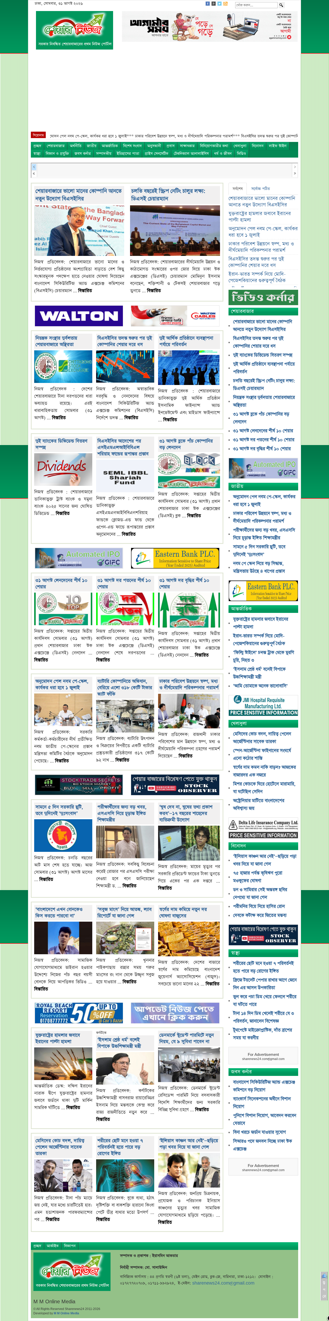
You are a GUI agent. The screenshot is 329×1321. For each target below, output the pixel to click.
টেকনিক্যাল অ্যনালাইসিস (191, 153)
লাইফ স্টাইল (278, 146)
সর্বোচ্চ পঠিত (260, 188)
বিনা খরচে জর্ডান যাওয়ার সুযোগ (259, 1132)
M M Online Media (66, 1313)
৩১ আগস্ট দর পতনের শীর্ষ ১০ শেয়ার (263, 440)
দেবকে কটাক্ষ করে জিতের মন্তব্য (260, 915)
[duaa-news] (175, 1013)
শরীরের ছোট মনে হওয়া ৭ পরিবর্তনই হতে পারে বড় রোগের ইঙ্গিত (120, 1147)
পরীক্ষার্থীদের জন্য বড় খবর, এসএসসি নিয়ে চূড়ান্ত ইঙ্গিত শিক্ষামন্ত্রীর (122, 813)
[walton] (79, 316)
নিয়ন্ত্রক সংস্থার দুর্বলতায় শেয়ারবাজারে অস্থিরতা (56, 341)
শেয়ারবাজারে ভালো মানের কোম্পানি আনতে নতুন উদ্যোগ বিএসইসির (78, 195)
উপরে (324, 1289)
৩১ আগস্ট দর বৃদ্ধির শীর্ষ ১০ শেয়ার (262, 449)
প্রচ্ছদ (37, 146)
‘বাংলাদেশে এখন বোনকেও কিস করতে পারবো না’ (59, 912)
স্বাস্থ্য (36, 153)
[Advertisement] (164, 93)
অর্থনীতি (75, 146)
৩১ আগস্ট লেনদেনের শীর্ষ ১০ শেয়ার (263, 431)
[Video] (263, 299)
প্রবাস (171, 146)
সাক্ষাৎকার (187, 146)
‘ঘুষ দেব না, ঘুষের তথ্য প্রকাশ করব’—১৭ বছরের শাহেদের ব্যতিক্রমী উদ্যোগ (185, 813)
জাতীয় (91, 146)
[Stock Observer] (175, 785)
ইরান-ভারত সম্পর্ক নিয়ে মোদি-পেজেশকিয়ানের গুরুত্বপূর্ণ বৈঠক (257, 277)
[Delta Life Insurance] (263, 828)
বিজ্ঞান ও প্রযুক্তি (57, 153)
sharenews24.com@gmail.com (223, 1283)
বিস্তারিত (85, 291)
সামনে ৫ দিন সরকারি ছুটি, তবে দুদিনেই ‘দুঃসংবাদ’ (59, 810)
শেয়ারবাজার (56, 146)
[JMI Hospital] (263, 706)
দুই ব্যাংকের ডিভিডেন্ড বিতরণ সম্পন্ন (262, 355)
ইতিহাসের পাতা (128, 153)
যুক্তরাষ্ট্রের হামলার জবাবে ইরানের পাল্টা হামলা (57, 1038)
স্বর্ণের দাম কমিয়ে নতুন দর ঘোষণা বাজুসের (183, 912)
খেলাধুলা (240, 146)
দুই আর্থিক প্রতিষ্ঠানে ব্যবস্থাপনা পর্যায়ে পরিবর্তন (186, 341)
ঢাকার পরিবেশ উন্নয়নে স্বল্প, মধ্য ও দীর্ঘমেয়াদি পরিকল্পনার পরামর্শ (188, 684)
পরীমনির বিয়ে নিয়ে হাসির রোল (259, 906)
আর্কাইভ (53, 1246)
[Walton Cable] (175, 316)
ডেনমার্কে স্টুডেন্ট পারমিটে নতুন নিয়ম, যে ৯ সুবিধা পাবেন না (186, 1038)
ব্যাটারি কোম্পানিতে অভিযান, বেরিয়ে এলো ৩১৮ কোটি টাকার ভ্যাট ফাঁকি (124, 687)
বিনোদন (257, 146)
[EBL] (175, 559)
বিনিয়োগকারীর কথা (214, 146)
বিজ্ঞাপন (70, 1246)
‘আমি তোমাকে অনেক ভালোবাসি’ (260, 686)
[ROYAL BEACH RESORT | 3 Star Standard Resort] (79, 1013)
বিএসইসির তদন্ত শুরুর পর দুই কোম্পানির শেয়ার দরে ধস (124, 341)
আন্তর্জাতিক (110, 146)
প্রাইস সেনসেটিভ (156, 153)
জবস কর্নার (83, 153)
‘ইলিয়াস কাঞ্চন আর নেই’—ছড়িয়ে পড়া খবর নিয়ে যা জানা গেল (188, 1143)
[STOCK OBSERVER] (263, 935)
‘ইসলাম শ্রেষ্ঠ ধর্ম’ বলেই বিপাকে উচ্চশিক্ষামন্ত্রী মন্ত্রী (119, 1043)
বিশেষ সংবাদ (132, 146)
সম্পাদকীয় (103, 153)
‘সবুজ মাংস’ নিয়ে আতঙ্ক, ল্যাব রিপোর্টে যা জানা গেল (124, 912)
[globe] (79, 559)
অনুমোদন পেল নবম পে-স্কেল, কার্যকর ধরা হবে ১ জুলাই (61, 684)
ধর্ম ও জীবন (223, 153)
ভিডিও (241, 153)
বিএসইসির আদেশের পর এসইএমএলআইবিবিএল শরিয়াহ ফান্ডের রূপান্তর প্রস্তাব (123, 447)
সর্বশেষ (238, 188)
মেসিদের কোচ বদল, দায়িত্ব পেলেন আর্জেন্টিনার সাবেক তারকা (59, 1147)
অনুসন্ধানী (154, 146)
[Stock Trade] (79, 785)
